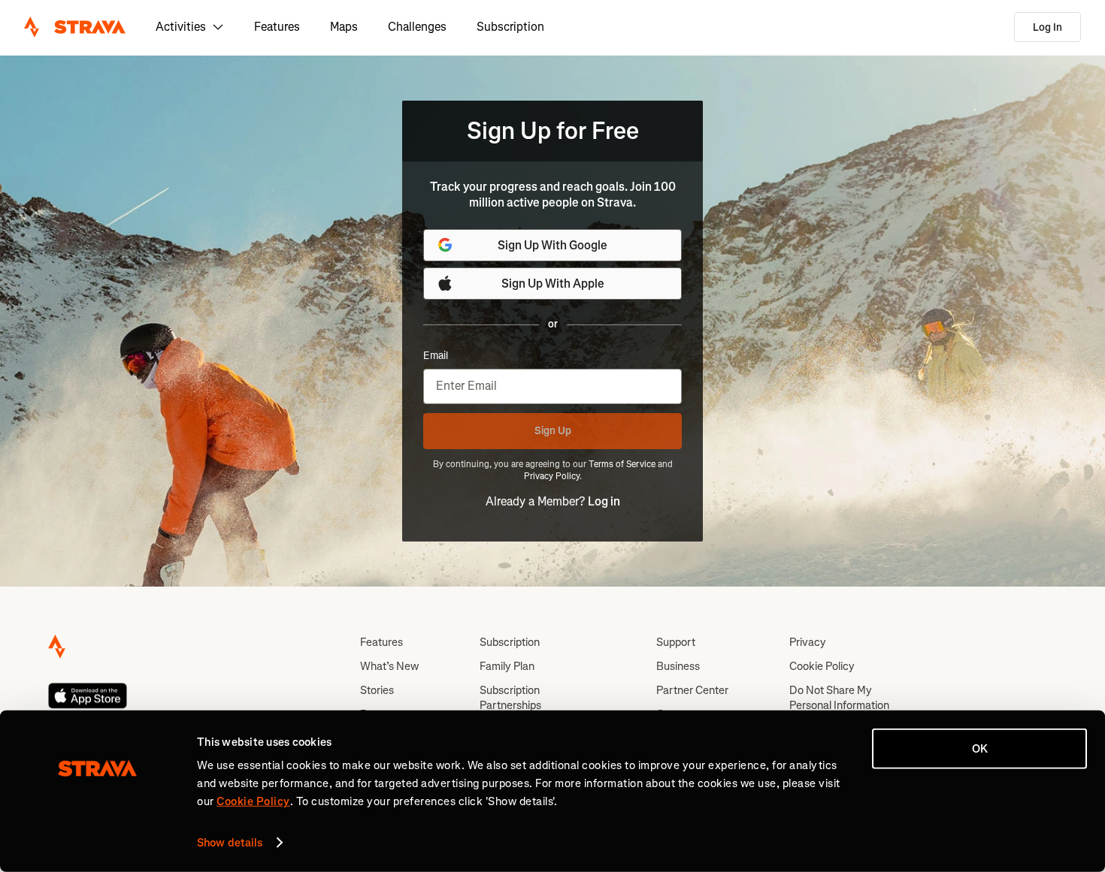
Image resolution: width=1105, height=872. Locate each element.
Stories (377, 690)
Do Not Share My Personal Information (839, 698)
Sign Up (552, 431)
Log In (1047, 27)
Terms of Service (622, 464)
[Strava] (75, 27)
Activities (181, 27)
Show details (229, 842)
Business (678, 666)
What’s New (389, 666)
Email (435, 356)
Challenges (417, 27)
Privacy (807, 642)
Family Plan (507, 666)
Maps (344, 27)
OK (980, 748)
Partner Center (692, 690)
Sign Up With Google (552, 245)
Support (675, 642)
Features (277, 27)
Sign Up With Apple (552, 283)
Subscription (510, 27)
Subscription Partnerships (510, 698)
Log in (604, 501)
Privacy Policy (552, 476)
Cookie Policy (822, 666)
